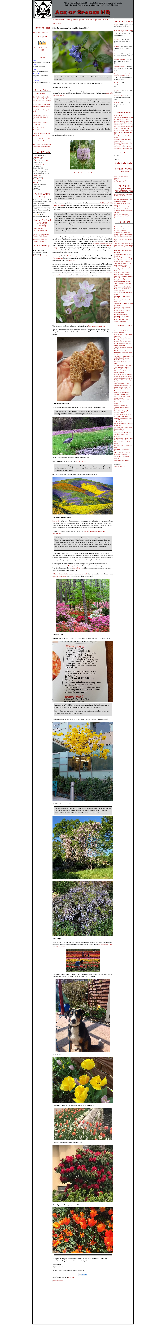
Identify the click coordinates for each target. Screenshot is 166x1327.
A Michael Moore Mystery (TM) (123, 438)
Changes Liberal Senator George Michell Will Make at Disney (123, 319)
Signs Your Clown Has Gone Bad (123, 243)
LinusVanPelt (118, 83)
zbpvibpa (116, 46)
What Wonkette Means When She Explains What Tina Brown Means (123, 401)
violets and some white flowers (102, 243)
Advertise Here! (42, 28)
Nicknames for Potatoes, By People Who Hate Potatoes (123, 233)
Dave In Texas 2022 (38, 175)
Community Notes (119, 66)
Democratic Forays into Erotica (123, 227)
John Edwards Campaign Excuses (123, 314)
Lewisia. (72, 260)
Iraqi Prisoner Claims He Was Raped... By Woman (122, 344)
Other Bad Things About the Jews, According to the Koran (122, 273)
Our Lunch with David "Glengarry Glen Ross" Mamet (122, 432)
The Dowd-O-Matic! (120, 440)
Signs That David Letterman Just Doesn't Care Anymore (123, 277)
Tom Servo (117, 54)
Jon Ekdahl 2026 (38, 157)
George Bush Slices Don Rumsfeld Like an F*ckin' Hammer (121, 216)
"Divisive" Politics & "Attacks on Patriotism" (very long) (123, 453)
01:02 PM (71, 1277)
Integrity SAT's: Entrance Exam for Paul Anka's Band (123, 200)
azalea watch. (83, 574)
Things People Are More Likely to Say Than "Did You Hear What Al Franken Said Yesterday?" (123, 259)
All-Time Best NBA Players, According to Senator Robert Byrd (122, 268)
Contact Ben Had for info (40, 256)
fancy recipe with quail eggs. (97, 326)
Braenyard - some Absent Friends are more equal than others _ (123, 31)
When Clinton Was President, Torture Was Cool (122, 397)
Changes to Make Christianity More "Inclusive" (122, 308)
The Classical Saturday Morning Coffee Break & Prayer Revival (42, 145)
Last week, (55, 521)
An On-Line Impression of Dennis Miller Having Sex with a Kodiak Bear (123, 423)
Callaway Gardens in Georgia (61, 574)
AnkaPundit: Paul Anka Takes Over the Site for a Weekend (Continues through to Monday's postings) (123, 209)
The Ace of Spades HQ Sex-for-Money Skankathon (123, 331)
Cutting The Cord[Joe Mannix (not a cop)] (40, 229)
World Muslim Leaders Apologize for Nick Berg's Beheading (123, 357)
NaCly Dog (117, 39)
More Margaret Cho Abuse (121, 340)
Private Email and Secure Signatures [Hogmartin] (40, 240)
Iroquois (73, 250)
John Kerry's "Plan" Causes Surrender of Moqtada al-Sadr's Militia (123, 352)
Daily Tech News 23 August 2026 (123, 126)
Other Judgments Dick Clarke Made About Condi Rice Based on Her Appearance (122, 288)
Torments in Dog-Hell (120, 321)
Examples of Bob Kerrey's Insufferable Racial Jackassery (122, 280)
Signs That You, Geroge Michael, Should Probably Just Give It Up (123, 246)
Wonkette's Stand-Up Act (121, 405)
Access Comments (58, 1281)
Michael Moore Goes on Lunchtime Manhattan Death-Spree (122, 361)
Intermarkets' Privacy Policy (41, 32)
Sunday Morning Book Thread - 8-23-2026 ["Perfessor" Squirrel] (42, 105)
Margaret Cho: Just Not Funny (122, 338)
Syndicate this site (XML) (121, 460)
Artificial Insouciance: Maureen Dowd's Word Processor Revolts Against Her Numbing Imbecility (123, 376)
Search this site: (118, 156)
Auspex (116, 24)
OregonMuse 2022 (38, 179)
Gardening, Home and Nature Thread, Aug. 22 (41, 134)
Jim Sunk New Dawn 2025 (40, 161)
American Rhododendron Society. (63, 566)
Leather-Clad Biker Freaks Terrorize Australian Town (121, 393)
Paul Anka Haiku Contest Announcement (121, 197)
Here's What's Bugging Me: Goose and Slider (121, 411)
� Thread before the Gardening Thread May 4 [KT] (68, 19)
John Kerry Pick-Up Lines (121, 316)
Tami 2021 (36, 182)
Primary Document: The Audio (123, 194)
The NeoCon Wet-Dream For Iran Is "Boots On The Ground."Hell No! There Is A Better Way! (42, 98)
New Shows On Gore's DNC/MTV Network (120, 229)
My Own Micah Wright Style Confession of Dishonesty (122, 415)
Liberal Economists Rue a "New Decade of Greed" (123, 371)
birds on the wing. (81, 461)
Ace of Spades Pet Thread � (99, 19)
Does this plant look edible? (83, 173)
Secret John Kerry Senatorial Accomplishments (122, 311)
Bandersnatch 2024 (38, 164)
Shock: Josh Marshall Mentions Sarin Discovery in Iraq (123, 390)
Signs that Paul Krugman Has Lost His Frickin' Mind (122, 264)
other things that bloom (59, 576)
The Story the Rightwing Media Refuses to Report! (123, 428)
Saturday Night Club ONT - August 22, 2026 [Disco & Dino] (41, 117)
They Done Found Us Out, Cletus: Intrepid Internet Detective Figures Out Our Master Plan (123, 385)
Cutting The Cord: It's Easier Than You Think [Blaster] (41, 235)
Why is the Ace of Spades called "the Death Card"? (123, 181)
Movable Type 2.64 (119, 466)
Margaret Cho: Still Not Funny (122, 341)
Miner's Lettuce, (71, 256)
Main (87, 19)
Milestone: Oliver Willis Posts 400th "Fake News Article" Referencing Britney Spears (122, 367)
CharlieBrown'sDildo (120, 59)
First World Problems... (39, 93)
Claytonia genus (57, 258)
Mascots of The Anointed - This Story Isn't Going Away (42, 140)
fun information (78, 568)
